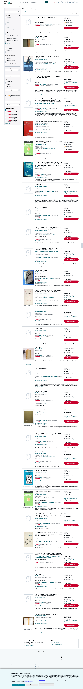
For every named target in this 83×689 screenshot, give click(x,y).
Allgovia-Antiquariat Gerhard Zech (46, 191)
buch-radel (41, 43)
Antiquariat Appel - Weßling (45, 215)
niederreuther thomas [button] (31, 11)
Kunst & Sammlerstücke (45, 6)
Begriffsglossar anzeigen (56, 644)
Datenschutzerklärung (39, 662)
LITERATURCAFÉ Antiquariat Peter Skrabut (48, 376)
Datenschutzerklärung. (28, 681)
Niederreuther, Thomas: (41, 37)
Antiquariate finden (61, 6)
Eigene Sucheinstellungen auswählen (59, 646)
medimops (41, 477)
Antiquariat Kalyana (43, 300)
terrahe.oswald (42, 620)
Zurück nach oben (41, 651)
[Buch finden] (46, 2)
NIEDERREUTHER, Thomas (41, 59)
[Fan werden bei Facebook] (61, 657)
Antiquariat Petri (42, 335)
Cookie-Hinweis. (42, 680)
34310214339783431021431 (49, 63)
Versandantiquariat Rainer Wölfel (46, 66)
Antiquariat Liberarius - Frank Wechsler (47, 278)
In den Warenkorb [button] (71, 27)
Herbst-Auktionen (43, 561)
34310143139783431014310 (49, 234)
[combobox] (32, 2)
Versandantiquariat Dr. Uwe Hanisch (46, 502)
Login (59, 2)
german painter (47, 557)
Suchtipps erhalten (55, 642)
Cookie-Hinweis (37, 666)
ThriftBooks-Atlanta (43, 152)
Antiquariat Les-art (43, 84)
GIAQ (44, 283)
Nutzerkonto (64, 2)
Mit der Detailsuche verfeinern (45, 11)
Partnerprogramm (25, 658)
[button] (23, 14)
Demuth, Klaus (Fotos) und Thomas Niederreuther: (47, 251)
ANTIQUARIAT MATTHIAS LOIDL (45, 397)
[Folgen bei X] (61, 660)
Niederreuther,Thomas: (40, 597)
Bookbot (41, 355)
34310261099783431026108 (49, 473)
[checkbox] (5, 17)
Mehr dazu (7, 43)
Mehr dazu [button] (7, 123)
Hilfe (77, 2)
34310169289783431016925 (49, 170)
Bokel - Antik (42, 459)
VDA (43, 403)
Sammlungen (18, 6)
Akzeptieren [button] (18, 684)
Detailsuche (6, 6)
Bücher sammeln (31, 6)
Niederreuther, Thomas (40, 19)
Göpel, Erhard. (50, 103)
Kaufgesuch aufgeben (29, 645)
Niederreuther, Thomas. (41, 79)
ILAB (45, 403)
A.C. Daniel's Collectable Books (45, 24)
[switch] (6, 95)
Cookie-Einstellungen (63, 678)
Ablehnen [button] (32, 684)
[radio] (5, 50)
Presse (36, 658)
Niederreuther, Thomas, (41, 392)
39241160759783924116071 (49, 456)
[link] (77, 14)
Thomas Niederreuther (40, 144)
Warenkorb (11, 664)
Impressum (37, 660)
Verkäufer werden (75, 6)
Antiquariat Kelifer (43, 420)
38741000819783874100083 (49, 297)
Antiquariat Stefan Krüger (44, 523)
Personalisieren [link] (47, 684)
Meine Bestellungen (12, 662)
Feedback (82, 245)
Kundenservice (50, 658)
